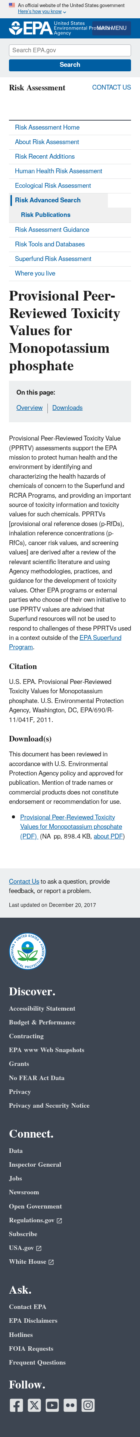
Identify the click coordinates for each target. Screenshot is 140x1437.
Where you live (35, 273)
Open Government (35, 1206)
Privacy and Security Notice (49, 1106)
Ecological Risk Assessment (53, 186)
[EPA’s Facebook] (16, 1405)
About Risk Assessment (47, 142)
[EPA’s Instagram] (88, 1405)
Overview (29, 408)
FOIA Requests (31, 1349)
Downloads (67, 408)
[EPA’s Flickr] (70, 1405)
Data (16, 1151)
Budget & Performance (42, 1022)
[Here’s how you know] (70, 9)
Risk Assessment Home (47, 127)
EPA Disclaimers (33, 1321)
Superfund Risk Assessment (53, 259)
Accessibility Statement (42, 1009)
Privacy (20, 1092)
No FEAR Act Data (37, 1078)
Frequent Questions (37, 1362)
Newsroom (24, 1192)
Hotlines (21, 1335)
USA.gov (21, 1248)
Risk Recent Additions (45, 157)
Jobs (15, 1178)
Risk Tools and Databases (50, 244)
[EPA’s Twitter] (34, 1405)
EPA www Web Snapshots (46, 1050)
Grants (19, 1064)
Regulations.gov (32, 1220)
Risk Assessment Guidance (52, 230)
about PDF (108, 836)
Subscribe (23, 1234)
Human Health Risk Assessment (58, 171)
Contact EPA (28, 1307)
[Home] (29, 28)
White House (27, 1262)
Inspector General (35, 1165)
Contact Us (111, 87)
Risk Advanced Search (48, 200)
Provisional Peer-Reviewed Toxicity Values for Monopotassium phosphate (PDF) (71, 827)
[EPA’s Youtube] (52, 1405)
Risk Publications (46, 215)
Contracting (26, 1036)
